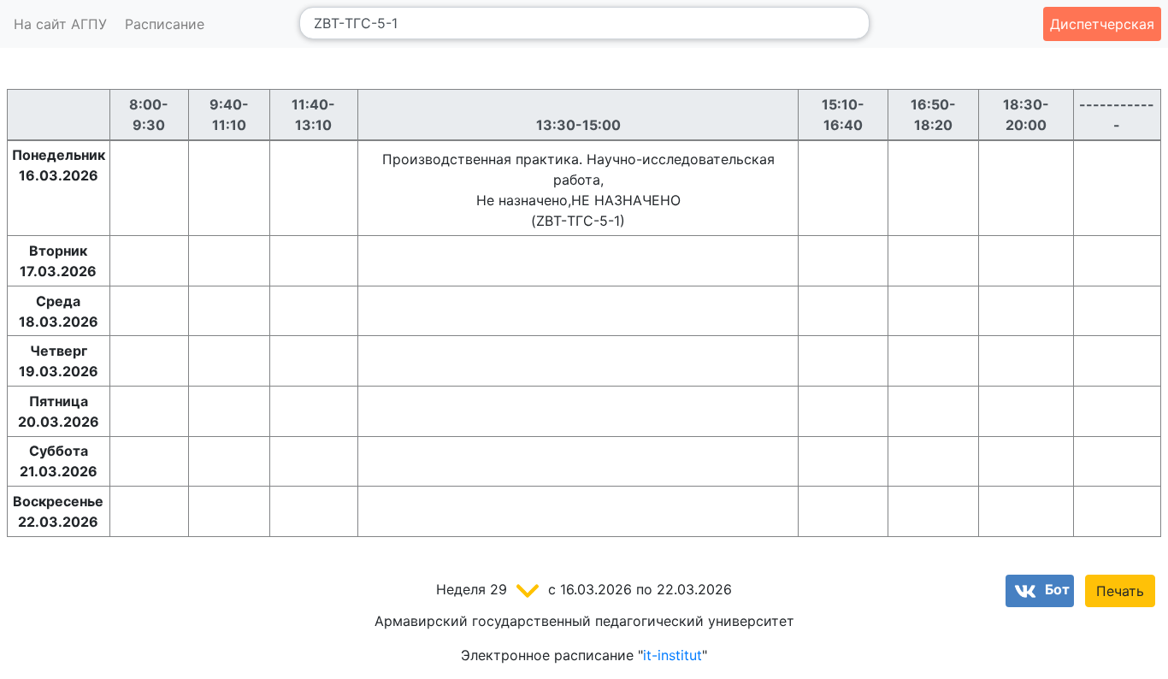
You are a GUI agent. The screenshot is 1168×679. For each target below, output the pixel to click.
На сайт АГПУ (60, 23)
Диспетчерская (1102, 23)
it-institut (672, 655)
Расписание (164, 23)
